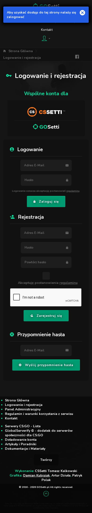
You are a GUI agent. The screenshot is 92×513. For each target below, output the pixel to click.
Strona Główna (20, 51)
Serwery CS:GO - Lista (23, 426)
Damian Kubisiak (36, 475)
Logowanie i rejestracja (22, 57)
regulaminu (72, 191)
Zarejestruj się (49, 316)
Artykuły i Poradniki (20, 444)
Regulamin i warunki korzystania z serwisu (39, 414)
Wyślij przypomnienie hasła (49, 365)
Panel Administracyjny (23, 409)
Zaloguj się (49, 202)
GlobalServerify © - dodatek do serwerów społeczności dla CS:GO (39, 432)
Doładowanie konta (21, 439)
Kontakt (47, 29)
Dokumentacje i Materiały (25, 448)
